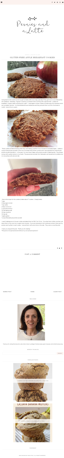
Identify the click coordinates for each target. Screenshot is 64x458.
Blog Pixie (31, 455)
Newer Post (7, 291)
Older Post (58, 291)
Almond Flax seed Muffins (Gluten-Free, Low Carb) (33, 380)
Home (32, 291)
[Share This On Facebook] (57, 248)
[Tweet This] (60, 248)
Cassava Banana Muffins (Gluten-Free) (33, 421)
